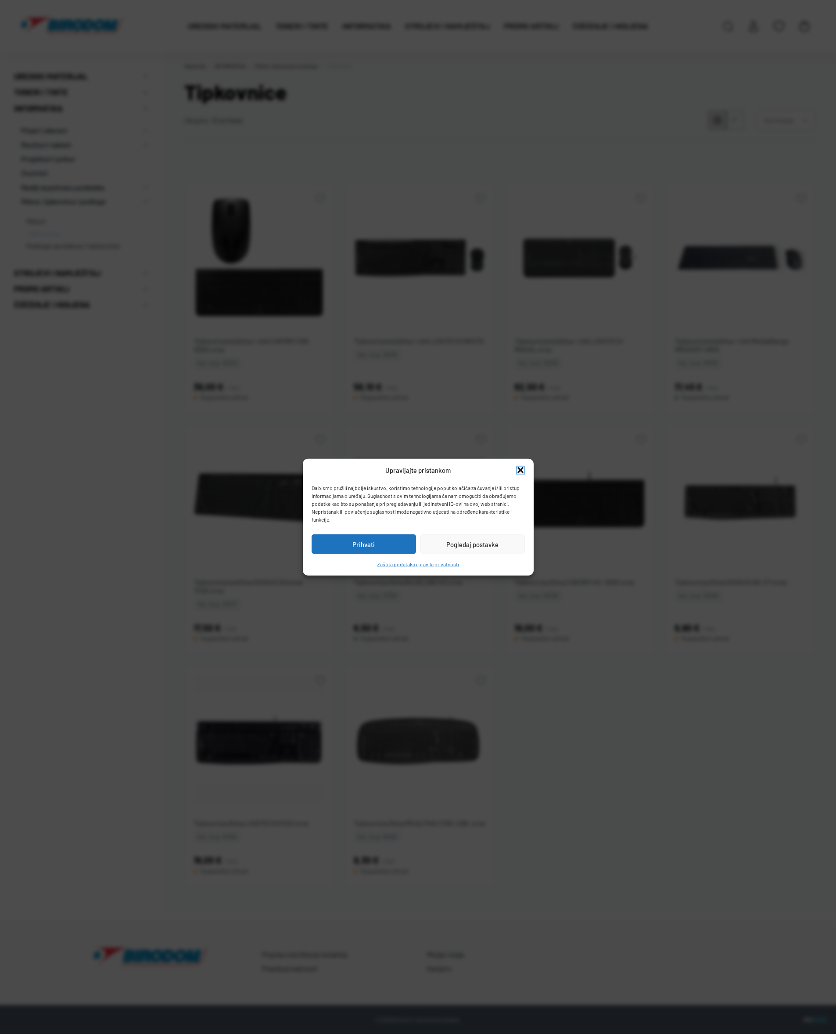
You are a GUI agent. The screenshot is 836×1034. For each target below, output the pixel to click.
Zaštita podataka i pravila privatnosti (418, 564)
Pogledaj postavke (472, 544)
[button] (520, 470)
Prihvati (363, 544)
